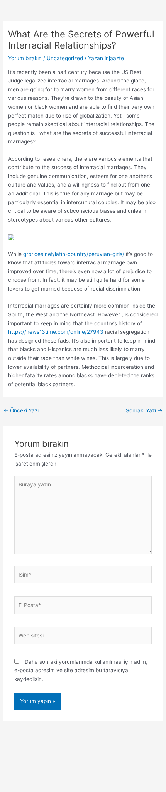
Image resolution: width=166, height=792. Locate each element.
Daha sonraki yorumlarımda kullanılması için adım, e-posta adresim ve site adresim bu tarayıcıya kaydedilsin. (80, 670)
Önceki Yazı (21, 410)
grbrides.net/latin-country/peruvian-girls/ (73, 254)
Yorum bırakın (25, 58)
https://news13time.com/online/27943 (55, 332)
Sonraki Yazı (144, 410)
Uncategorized (65, 58)
